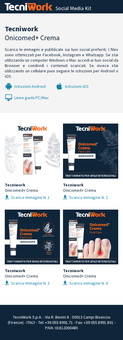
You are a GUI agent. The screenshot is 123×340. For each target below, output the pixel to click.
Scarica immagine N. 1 (30, 197)
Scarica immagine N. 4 (88, 283)
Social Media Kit (73, 8)
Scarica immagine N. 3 (30, 283)
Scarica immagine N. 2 (88, 197)
